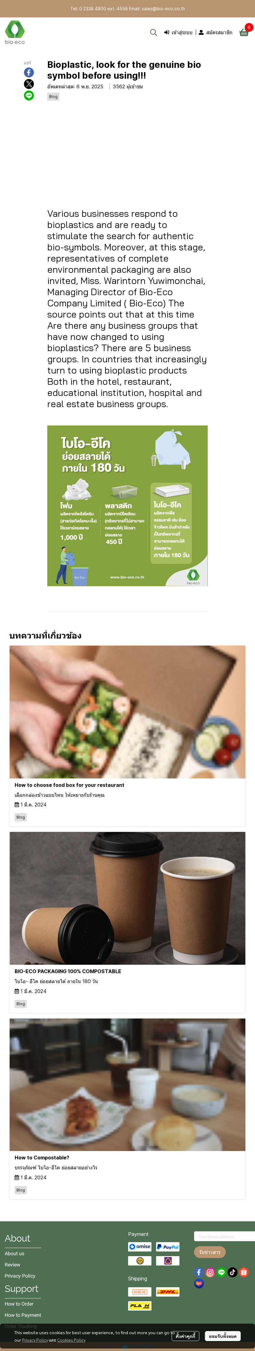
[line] (221, 1272)
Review (12, 1265)
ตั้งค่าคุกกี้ (185, 1336)
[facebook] (199, 1272)
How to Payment (23, 1315)
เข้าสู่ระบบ (182, 32)
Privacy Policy (35, 1340)
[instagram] (210, 1272)
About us (14, 1253)
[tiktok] (233, 1272)
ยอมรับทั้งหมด (223, 1336)
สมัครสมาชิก (219, 32)
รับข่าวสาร (209, 1252)
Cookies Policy (71, 1340)
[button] (153, 32)
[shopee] (244, 1272)
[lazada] (199, 1283)
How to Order (19, 1304)
